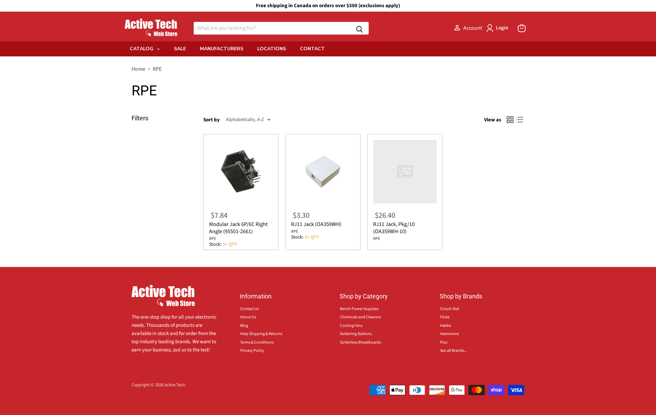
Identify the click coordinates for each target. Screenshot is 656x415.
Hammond (449, 334)
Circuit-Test (449, 309)
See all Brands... (453, 350)
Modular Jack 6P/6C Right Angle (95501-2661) (238, 227)
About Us (248, 317)
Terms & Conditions (257, 342)
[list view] (519, 119)
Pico (444, 342)
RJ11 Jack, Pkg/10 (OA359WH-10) (394, 227)
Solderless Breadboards (360, 342)
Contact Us (249, 309)
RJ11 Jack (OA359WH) (316, 224)
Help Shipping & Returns (261, 334)
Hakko (445, 326)
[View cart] (521, 28)
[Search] (359, 28)
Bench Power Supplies (359, 309)
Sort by (211, 120)
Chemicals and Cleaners (360, 317)
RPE (212, 239)
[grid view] (510, 119)
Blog (244, 326)
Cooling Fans (351, 326)
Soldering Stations (356, 334)
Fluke (445, 317)
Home (138, 69)
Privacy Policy (252, 350)
